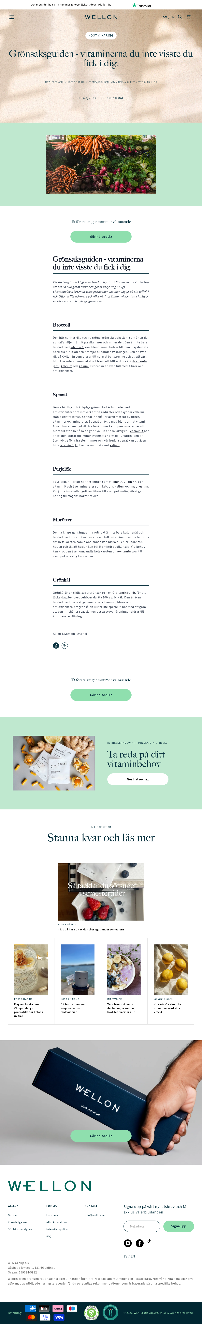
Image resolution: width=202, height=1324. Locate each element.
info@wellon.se (95, 1215)
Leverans (52, 1215)
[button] (11, 17)
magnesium (139, 486)
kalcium (66, 366)
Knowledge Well (54, 82)
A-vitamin (124, 551)
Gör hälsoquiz (101, 236)
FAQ (48, 1236)
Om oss (12, 1215)
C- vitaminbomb (123, 593)
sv (165, 17)
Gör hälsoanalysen (20, 1229)
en (172, 17)
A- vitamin (139, 361)
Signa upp (178, 1226)
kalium (84, 366)
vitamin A (137, 431)
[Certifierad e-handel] (91, 1313)
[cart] (188, 17)
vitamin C (77, 347)
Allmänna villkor (57, 1222)
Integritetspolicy (57, 1229)
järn (56, 366)
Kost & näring (101, 35)
